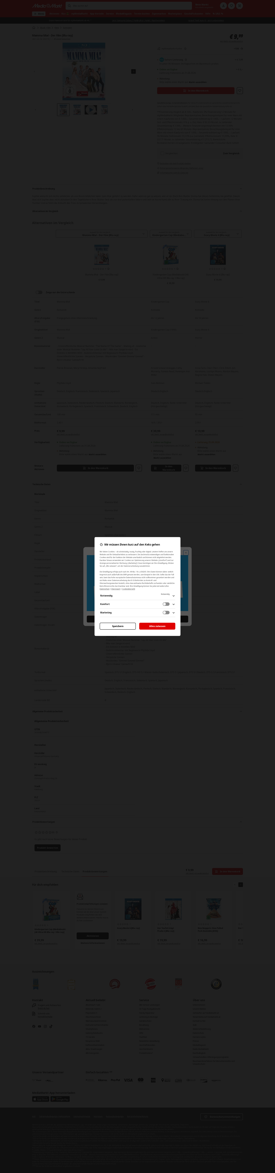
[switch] (166, 604)
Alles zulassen (157, 626)
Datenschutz (104, 589)
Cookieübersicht (128, 589)
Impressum (115, 589)
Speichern (117, 626)
